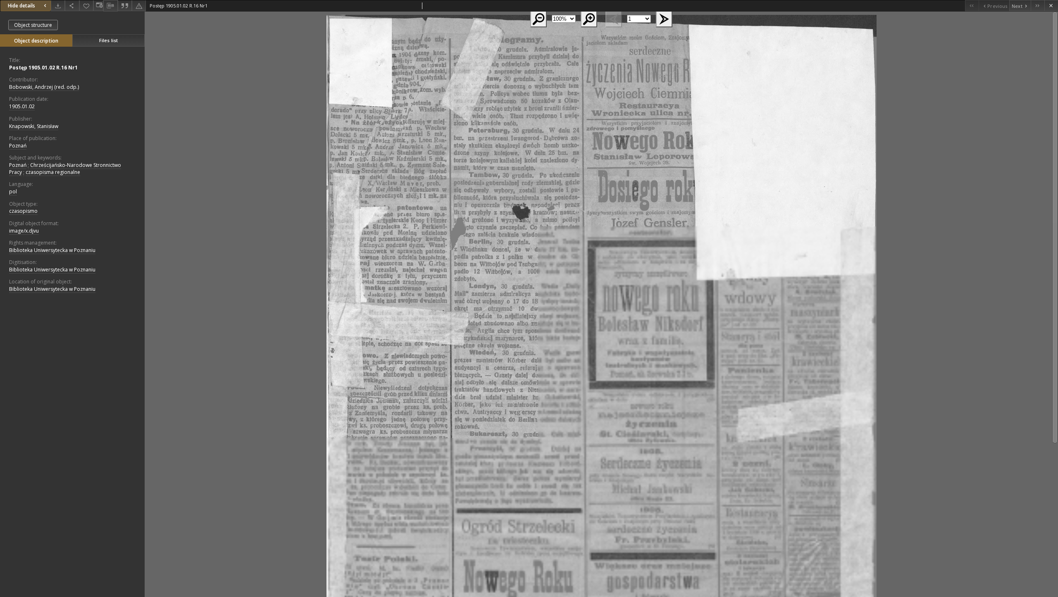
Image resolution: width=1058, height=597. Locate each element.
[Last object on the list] (1037, 5)
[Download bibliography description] (110, 6)
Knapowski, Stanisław (33, 126)
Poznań (17, 145)
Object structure (33, 25)
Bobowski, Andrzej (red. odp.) (44, 86)
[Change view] (98, 5)
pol (13, 191)
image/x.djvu (24, 230)
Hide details (21, 5)
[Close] (1051, 5)
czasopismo (23, 210)
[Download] (58, 5)
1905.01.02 (22, 106)
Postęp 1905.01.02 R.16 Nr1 (43, 67)
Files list (108, 40)
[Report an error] (139, 5)
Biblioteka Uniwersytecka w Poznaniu (52, 250)
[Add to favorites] (86, 5)
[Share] (72, 5)
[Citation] (125, 5)
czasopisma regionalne (53, 172)
